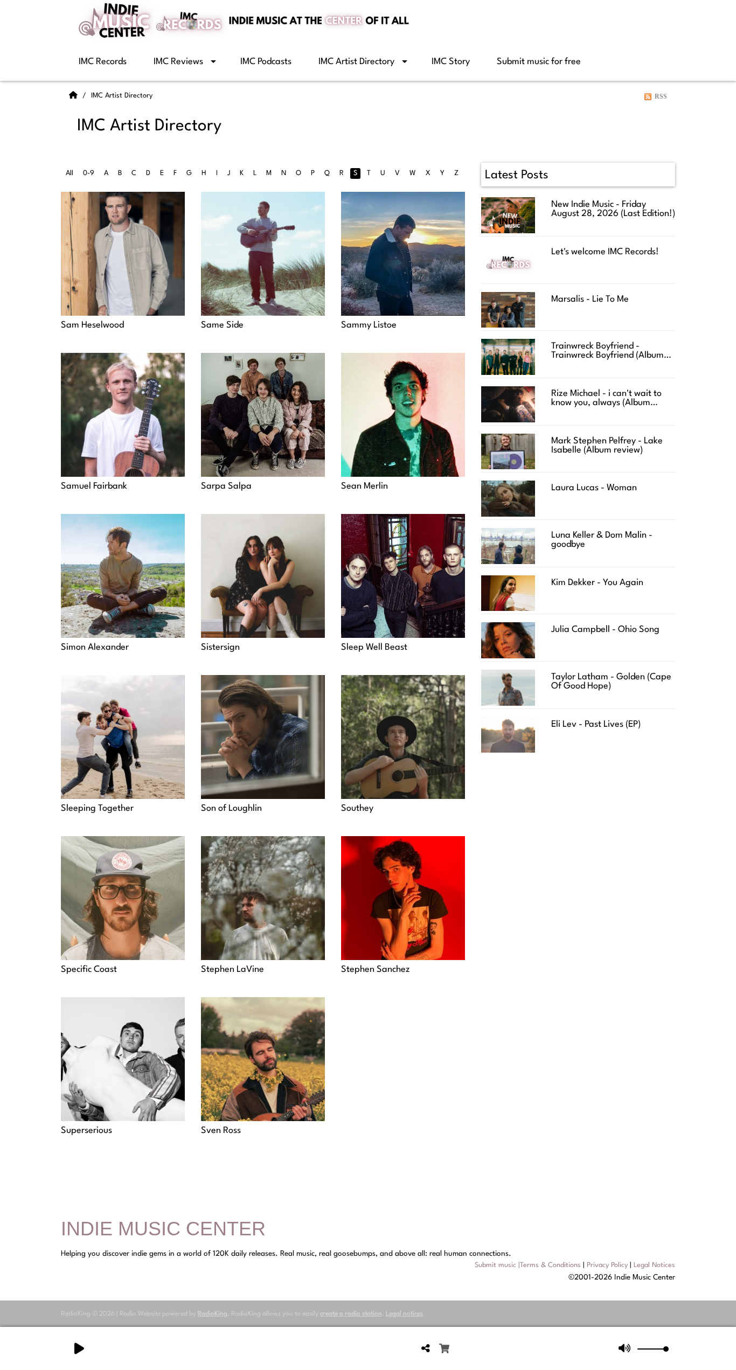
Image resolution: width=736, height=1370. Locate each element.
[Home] (74, 95)
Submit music (495, 1265)
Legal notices (404, 1314)
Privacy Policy (607, 1265)
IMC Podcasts (265, 61)
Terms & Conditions (550, 1265)
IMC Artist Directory (356, 61)
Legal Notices (654, 1265)
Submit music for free (539, 61)
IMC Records (103, 61)
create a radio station (351, 1314)
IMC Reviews (178, 61)
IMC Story (451, 61)
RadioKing (212, 1314)
